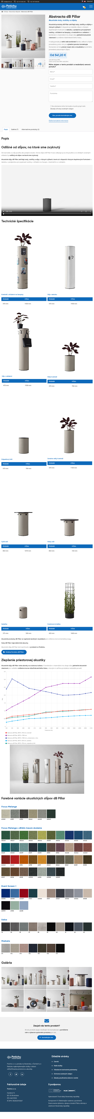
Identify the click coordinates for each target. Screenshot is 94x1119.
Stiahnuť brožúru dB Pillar (14, 652)
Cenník (56, 1062)
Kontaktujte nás (47, 1037)
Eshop (6, 11)
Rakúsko (85, 1)
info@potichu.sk (8, 1)
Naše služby (58, 1066)
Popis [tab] (6, 129)
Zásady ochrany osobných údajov (61, 109)
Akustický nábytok (14, 11)
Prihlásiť (90, 1)
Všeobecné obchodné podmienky (65, 1070)
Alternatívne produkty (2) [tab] (30, 129)
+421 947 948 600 (34, 1)
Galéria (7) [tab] (14, 129)
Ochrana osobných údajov (63, 1074)
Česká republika (82, 1)
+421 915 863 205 (21, 1)
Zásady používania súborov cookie (66, 1078)
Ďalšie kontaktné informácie (58, 121)
